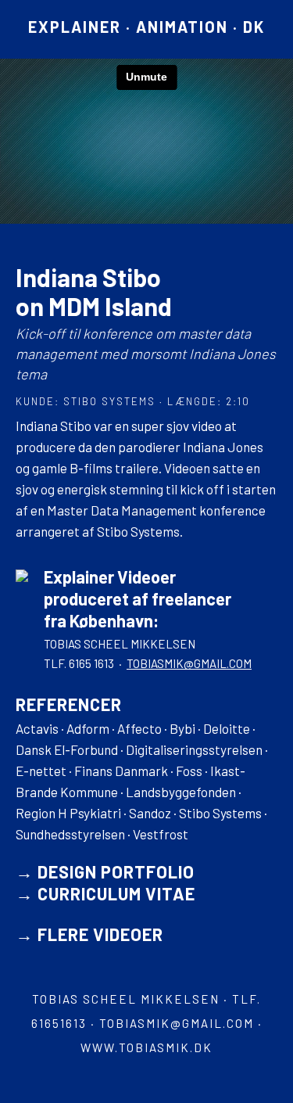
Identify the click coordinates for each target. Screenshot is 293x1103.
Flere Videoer (100, 934)
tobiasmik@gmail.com (189, 663)
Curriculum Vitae (116, 893)
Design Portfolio (116, 871)
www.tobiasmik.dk (146, 1047)
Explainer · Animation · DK (146, 26)
